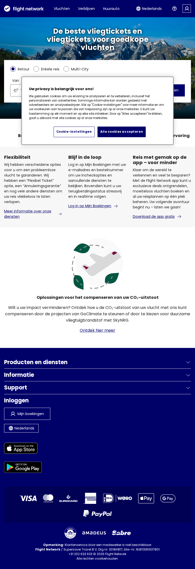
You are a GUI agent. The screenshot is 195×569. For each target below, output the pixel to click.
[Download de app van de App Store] (23, 449)
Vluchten (62, 8)
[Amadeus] (94, 533)
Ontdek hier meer (97, 330)
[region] (97, 110)
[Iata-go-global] (70, 533)
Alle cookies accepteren (121, 132)
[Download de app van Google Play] (23, 468)
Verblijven (86, 8)
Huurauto (111, 8)
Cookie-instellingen (74, 132)
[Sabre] (121, 533)
